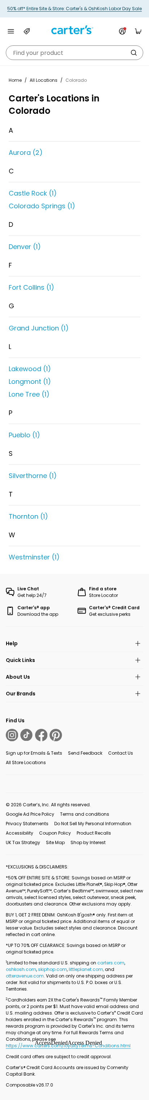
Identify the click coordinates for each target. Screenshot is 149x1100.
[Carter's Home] (74, 30)
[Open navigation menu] (11, 31)
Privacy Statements (27, 823)
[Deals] (27, 31)
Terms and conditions (84, 814)
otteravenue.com (25, 976)
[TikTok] (26, 735)
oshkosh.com (21, 969)
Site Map (55, 842)
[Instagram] (12, 735)
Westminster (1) (34, 557)
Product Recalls (94, 833)
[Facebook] (41, 735)
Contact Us (120, 753)
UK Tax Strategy (23, 842)
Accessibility (19, 833)
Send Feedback (85, 753)
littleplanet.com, (87, 969)
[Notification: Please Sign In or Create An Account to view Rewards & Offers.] (122, 31)
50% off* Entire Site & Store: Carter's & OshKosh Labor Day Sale (74, 8)
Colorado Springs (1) (42, 205)
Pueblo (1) (24, 434)
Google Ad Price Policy (30, 814)
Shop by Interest (88, 842)
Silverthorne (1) (33, 475)
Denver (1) (25, 246)
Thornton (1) (28, 516)
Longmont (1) (30, 381)
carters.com (110, 963)
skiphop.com (52, 969)
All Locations (44, 80)
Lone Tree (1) (29, 394)
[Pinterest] (56, 735)
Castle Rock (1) (33, 193)
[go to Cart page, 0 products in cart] (138, 31)
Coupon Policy (55, 833)
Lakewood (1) (30, 368)
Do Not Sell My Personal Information (92, 823)
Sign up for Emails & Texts (34, 753)
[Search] (134, 53)
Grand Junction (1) (39, 328)
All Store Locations (26, 762)
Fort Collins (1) (31, 287)
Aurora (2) (26, 152)
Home (15, 80)
